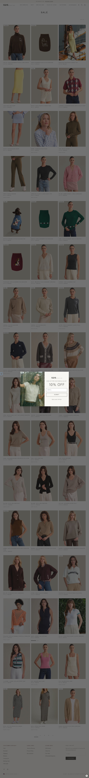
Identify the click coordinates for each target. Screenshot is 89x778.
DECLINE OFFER (57, 399)
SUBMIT (56, 394)
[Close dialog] (1, 374)
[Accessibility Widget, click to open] (86, 775)
